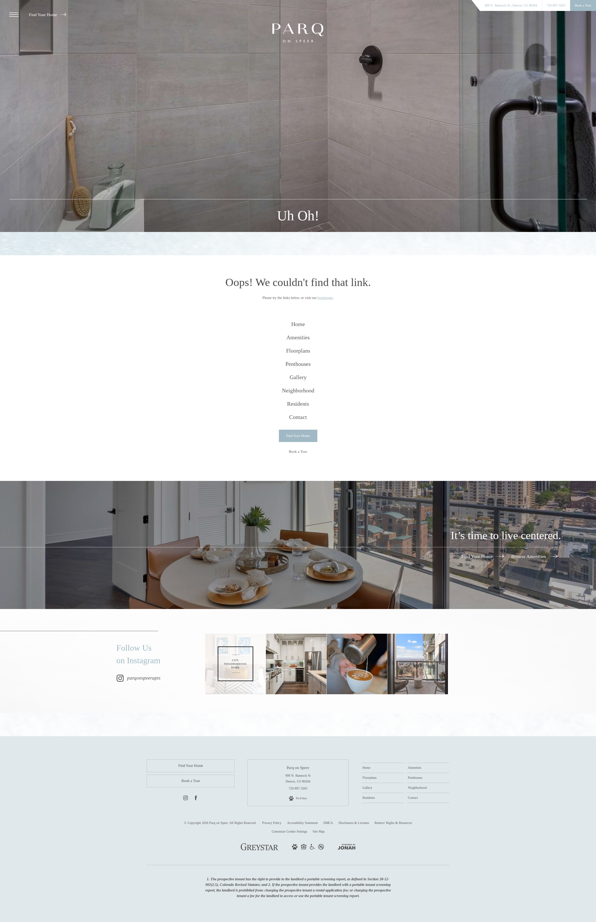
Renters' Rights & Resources (393, 823)
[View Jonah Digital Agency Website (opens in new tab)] (347, 847)
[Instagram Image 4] (417, 664)
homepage (325, 298)
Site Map (319, 831)
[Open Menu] (14, 15)
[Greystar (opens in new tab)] (259, 849)
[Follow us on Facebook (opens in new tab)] (195, 799)
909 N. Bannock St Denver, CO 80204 (298, 778)
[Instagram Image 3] (357, 664)
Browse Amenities (529, 556)
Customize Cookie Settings (289, 831)
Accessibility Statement (302, 823)
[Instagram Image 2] (296, 664)
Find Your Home (43, 14)
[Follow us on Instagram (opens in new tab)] (185, 799)
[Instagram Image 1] (235, 664)
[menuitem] (298, 324)
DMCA (328, 823)
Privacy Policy (271, 823)
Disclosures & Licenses (354, 823)
